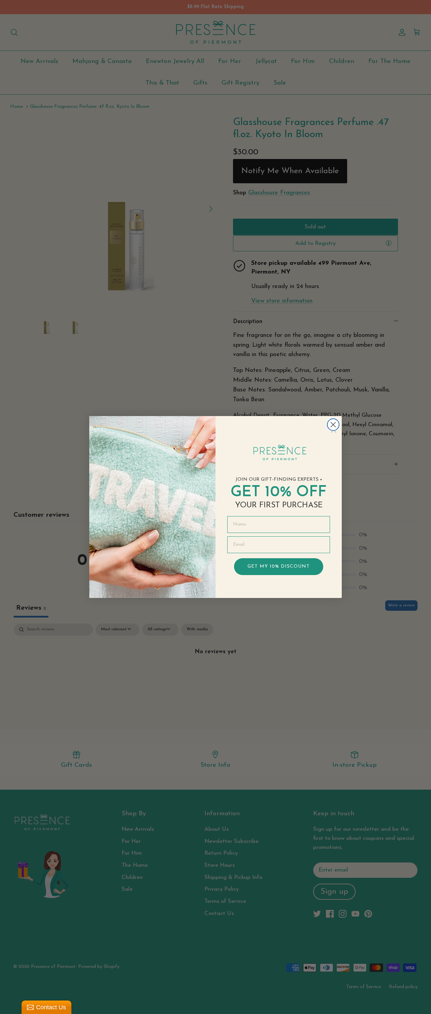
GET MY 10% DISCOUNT (278, 566)
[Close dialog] (333, 425)
